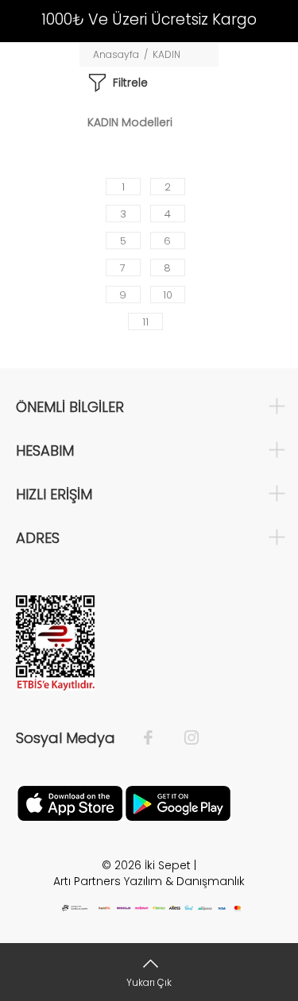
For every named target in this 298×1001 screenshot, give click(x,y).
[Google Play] (178, 802)
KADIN (166, 54)
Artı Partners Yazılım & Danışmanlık (149, 881)
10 (167, 294)
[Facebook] (156, 738)
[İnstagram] (183, 738)
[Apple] (70, 802)
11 (145, 321)
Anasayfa (116, 54)
